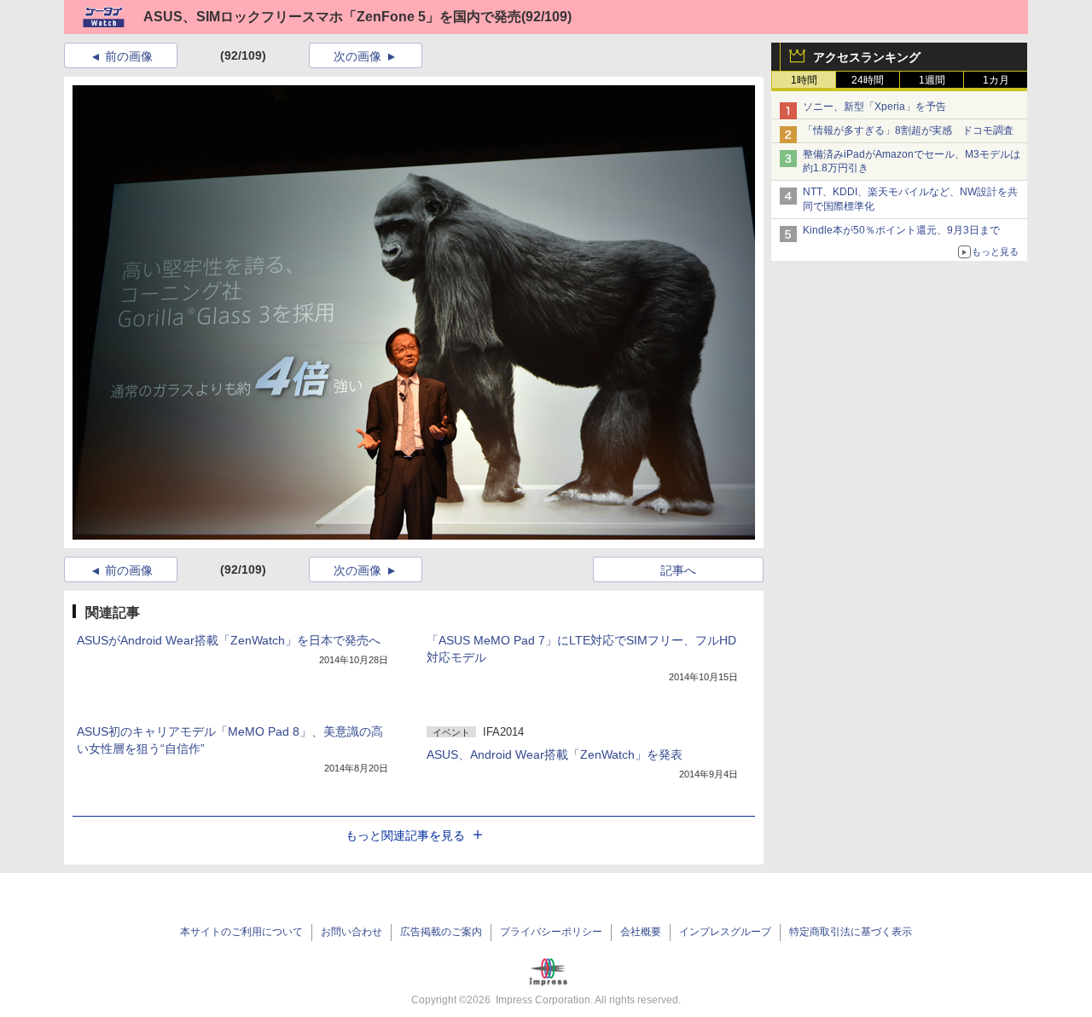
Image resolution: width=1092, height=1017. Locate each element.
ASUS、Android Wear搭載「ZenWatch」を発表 (554, 754)
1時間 (804, 80)
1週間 (932, 80)
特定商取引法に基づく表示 (850, 932)
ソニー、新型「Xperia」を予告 (874, 107)
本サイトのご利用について (241, 932)
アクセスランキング (867, 57)
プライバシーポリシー (551, 932)
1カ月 (996, 80)
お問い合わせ (351, 932)
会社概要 (640, 932)
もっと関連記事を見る (405, 835)
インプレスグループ (725, 932)
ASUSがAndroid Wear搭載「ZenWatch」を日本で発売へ (228, 640)
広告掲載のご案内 (441, 932)
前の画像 (129, 56)
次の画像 (357, 56)
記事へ (678, 570)
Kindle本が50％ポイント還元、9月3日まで (901, 230)
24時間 (867, 80)
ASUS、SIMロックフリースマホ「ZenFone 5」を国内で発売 (332, 16)
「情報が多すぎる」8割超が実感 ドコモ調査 (908, 130)
